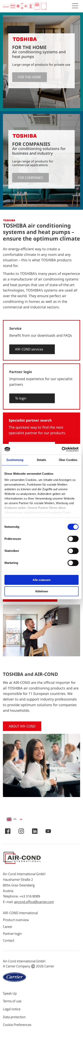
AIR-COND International (20, 912)
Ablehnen (41, 591)
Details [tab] (41, 460)
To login (20, 398)
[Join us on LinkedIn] (35, 831)
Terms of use (12, 1001)
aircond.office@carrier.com (34, 901)
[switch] (73, 539)
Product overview (16, 919)
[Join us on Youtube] (48, 831)
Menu (75, 6)
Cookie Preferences (17, 1024)
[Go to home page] (25, 6)
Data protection (14, 1017)
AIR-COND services (29, 349)
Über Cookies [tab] (68, 460)
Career (7, 926)
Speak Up (10, 993)
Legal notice (11, 1009)
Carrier (49, 966)
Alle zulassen (42, 579)
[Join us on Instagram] (21, 831)
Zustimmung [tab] (15, 460)
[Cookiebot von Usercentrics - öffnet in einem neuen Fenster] (62, 449)
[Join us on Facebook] (8, 831)
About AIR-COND (22, 726)
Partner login (12, 933)
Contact (8, 940)
